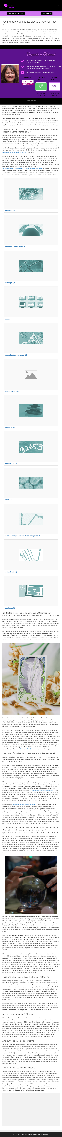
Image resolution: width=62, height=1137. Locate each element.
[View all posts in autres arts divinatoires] (31, 230)
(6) (16, 355)
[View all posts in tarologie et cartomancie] (31, 338)
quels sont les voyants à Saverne (24, 749)
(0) (10, 608)
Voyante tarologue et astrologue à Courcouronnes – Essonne (22, 168)
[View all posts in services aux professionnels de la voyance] (31, 519)
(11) (15, 247)
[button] (56, 5)
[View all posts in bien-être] (31, 410)
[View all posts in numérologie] (31, 446)
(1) (11, 463)
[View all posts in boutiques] (31, 591)
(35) (10, 210)
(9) (10, 283)
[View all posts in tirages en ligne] (31, 374)
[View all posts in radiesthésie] (31, 555)
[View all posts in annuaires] (31, 302)
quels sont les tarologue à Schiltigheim (14, 152)
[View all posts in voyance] (31, 193)
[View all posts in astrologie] (31, 266)
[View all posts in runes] (31, 483)
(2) (12, 391)
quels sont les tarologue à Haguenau (24, 804)
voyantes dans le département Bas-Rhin (43, 790)
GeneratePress (45, 1134)
